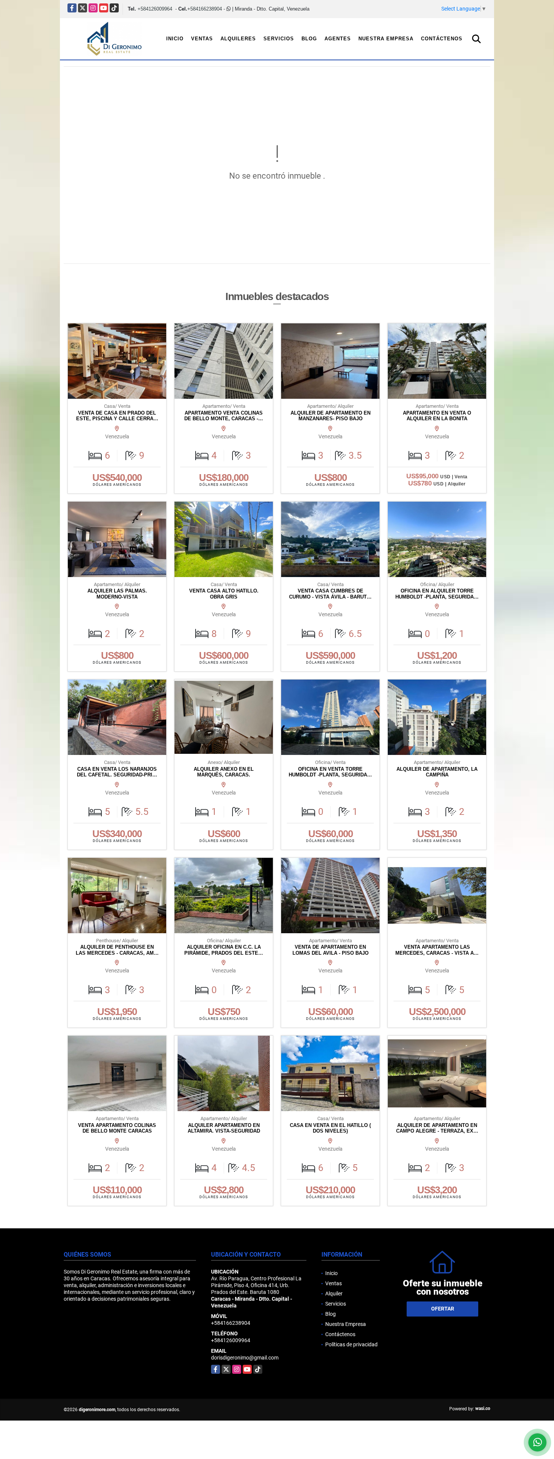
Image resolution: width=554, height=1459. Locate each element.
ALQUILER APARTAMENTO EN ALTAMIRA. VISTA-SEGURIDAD (224, 1128)
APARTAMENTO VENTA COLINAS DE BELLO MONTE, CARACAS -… (223, 416)
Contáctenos (441, 38)
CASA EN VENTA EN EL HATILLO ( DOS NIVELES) (330, 1128)
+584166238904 (204, 9)
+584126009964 (155, 9)
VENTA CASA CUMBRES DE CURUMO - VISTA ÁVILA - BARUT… (330, 594)
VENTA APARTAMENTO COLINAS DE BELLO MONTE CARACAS (117, 1128)
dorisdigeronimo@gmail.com (245, 1358)
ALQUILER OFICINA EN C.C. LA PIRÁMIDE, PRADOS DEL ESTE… (223, 950)
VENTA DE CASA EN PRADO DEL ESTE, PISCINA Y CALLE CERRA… (117, 416)
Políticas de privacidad (351, 1344)
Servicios (278, 38)
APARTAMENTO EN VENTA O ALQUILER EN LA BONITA (437, 416)
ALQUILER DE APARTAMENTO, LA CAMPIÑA (436, 772)
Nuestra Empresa (385, 38)
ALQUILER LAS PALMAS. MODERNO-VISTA (117, 594)
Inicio (175, 38)
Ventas (202, 38)
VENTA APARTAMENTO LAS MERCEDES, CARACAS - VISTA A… (437, 950)
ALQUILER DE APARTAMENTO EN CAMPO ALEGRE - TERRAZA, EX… (437, 1128)
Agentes (337, 38)
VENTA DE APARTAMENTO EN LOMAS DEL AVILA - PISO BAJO (330, 950)
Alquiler (334, 1294)
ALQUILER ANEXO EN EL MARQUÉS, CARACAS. (224, 772)
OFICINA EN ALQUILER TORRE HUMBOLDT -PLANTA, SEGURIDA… (437, 594)
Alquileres (238, 38)
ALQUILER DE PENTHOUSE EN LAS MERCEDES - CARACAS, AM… (117, 950)
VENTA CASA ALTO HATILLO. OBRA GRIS (224, 594)
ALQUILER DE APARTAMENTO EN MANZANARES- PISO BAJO (330, 416)
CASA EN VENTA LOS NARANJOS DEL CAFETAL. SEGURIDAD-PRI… (117, 772)
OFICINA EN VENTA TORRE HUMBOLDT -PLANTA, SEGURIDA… (330, 772)
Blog (309, 38)
